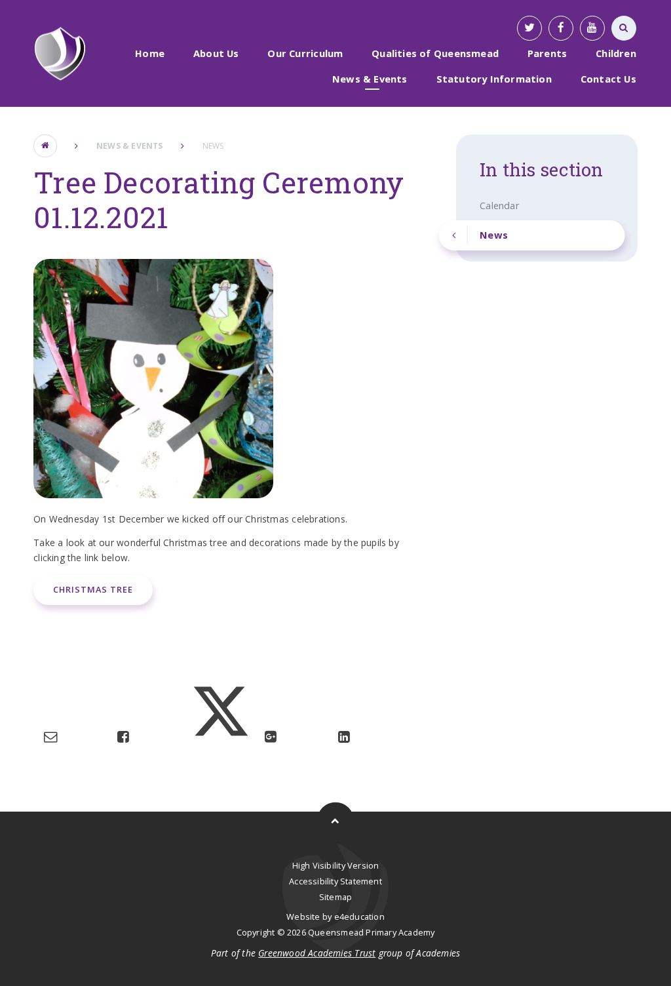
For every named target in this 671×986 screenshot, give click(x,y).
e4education (359, 916)
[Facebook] (560, 28)
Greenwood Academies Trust (316, 953)
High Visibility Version (335, 865)
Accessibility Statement (335, 881)
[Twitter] (529, 28)
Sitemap (335, 897)
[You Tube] (592, 28)
